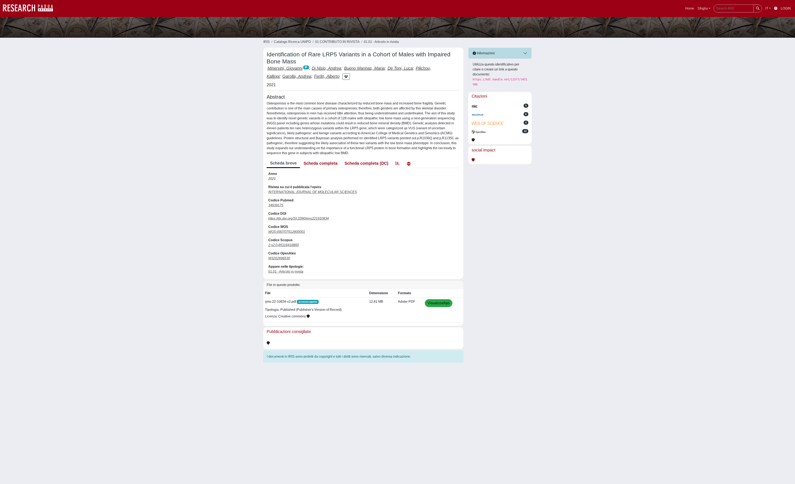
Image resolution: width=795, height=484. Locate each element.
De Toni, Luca (400, 68)
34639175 (275, 205)
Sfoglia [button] (702, 8)
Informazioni (485, 53)
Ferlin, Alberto (327, 76)
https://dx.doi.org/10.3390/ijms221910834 (298, 218)
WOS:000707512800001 (286, 232)
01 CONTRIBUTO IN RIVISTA (337, 42)
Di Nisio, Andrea (326, 68)
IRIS (266, 42)
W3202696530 (279, 258)
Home (689, 8)
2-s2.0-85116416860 (283, 245)
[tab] (397, 163)
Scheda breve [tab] (283, 163)
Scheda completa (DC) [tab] (366, 163)
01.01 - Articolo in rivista (381, 42)
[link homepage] (30, 8)
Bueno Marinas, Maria (364, 68)
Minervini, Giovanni (284, 68)
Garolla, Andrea (296, 76)
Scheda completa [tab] (320, 163)
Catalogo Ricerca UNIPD (292, 42)
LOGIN (786, 8)
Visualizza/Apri (439, 303)
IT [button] (766, 8)
